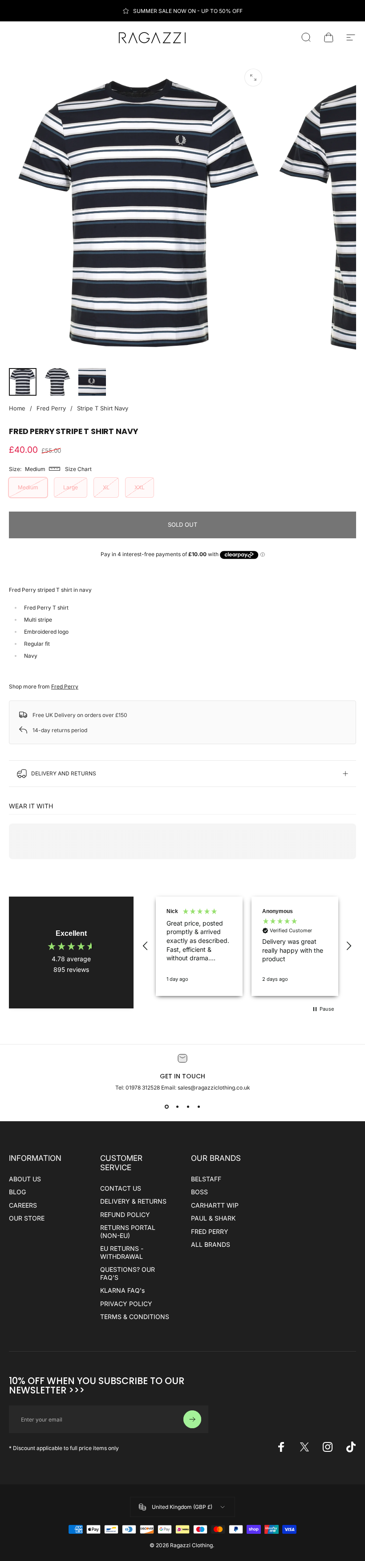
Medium (28, 487)
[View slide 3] (187, 1107)
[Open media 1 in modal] (253, 77)
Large (70, 487)
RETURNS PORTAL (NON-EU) (127, 1231)
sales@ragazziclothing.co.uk (214, 1087)
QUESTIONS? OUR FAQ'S (127, 1273)
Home (17, 408)
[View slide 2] (177, 1107)
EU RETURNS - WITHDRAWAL (121, 1252)
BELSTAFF (206, 1179)
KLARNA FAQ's (122, 1290)
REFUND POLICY (125, 1214)
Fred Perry (51, 408)
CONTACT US (120, 1188)
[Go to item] (22, 382)
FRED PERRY (209, 1231)
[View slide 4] (198, 1107)
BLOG (17, 1192)
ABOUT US (25, 1179)
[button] (145, 946)
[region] (247, 946)
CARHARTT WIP (215, 1205)
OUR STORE (27, 1218)
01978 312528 (143, 1087)
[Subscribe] (192, 1419)
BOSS (199, 1192)
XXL (139, 487)
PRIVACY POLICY (126, 1303)
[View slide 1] (166, 1107)
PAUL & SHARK (213, 1218)
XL (106, 487)
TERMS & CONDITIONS (134, 1316)
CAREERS (23, 1205)
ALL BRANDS (210, 1244)
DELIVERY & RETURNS (133, 1201)
